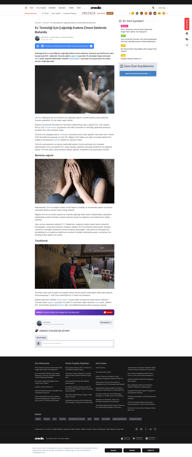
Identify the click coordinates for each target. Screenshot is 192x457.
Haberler (38, 23)
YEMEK (71, 8)
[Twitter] (146, 429)
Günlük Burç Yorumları (76, 419)
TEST (32, 8)
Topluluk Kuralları (69, 429)
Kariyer (89, 429)
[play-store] (138, 438)
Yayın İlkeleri (111, 429)
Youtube (62, 419)
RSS (122, 429)
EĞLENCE (62, 8)
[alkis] (164, 13)
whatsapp (64, 134)
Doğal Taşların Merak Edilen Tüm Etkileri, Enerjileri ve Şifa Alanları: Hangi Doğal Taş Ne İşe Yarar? (110, 390)
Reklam (78, 429)
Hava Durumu (100, 367)
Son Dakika (106, 419)
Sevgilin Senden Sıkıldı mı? (131, 59)
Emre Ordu (57, 37)
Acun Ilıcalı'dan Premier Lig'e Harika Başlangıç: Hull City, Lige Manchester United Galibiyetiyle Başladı (139, 40)
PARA (79, 8)
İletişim (83, 429)
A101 (89, 419)
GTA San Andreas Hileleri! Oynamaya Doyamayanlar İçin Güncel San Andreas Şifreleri (141, 404)
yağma (73, 56)
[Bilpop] (150, 13)
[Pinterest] (155, 429)
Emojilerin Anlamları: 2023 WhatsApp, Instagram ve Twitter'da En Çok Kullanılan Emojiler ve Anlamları (110, 396)
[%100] (132, 13)
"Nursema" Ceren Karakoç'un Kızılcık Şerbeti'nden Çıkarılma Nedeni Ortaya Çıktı (78, 375)
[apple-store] (126, 438)
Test (123, 45)
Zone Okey (101, 13)
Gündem (46, 23)
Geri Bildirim (47, 429)
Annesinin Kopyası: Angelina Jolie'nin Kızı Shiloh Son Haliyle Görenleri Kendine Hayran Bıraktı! (79, 389)
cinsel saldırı (74, 58)
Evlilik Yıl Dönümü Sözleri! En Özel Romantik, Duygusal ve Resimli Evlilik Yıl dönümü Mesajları (109, 378)
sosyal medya (51, 127)
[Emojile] (155, 13)
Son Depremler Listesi (103, 372)
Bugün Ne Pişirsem (119, 419)
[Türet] (141, 13)
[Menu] (26, 8)
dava (37, 58)
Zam (54, 419)
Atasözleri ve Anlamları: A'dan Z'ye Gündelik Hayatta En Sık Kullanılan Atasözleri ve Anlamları (107, 401)
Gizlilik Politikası (57, 429)
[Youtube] (150, 429)
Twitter (38, 419)
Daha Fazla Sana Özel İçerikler (136, 73)
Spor (123, 36)
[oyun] (159, 13)
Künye (118, 429)
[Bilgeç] (146, 13)
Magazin (124, 26)
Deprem (47, 419)
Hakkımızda (39, 429)
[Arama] (153, 7)
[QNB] (137, 13)
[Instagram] (136, 429)
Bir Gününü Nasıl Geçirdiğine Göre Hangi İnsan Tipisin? (139, 50)
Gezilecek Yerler (135, 419)
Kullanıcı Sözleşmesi (99, 429)
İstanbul (38, 117)
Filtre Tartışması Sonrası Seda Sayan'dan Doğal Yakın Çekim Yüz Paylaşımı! (136, 30)
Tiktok (96, 419)
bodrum (57, 140)
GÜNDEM (52, 8)
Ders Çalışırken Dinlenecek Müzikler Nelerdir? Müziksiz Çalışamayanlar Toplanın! (140, 387)
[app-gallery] (151, 438)
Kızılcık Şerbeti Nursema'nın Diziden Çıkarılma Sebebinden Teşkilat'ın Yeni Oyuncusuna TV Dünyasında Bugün (47, 398)
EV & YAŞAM (41, 8)
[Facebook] (141, 429)
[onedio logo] (96, 7)
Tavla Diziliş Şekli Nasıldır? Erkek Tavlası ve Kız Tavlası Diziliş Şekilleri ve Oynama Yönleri (110, 407)
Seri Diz (109, 13)
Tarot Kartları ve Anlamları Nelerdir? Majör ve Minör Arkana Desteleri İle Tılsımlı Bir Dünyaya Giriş (142, 369)
